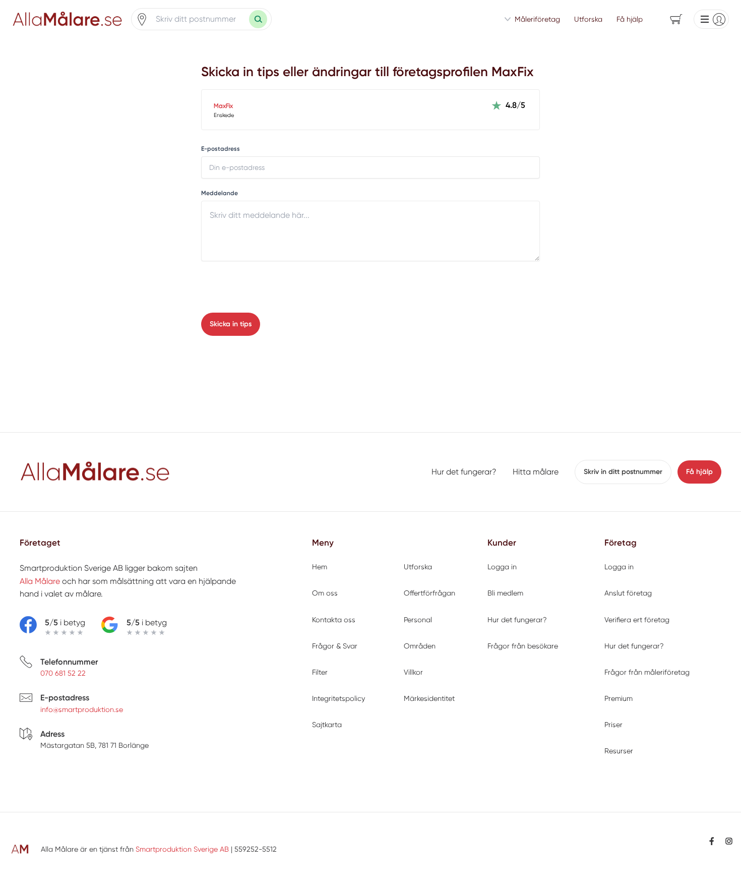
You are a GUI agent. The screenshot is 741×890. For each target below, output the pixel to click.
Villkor (413, 672)
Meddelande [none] (219, 193)
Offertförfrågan (429, 593)
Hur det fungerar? (464, 472)
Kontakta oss (333, 620)
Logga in (502, 567)
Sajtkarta (327, 725)
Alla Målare (40, 581)
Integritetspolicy (338, 698)
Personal (418, 620)
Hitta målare (536, 472)
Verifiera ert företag (636, 620)
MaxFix (223, 105)
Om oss (325, 593)
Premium (618, 698)
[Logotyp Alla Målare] (95, 472)
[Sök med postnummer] (258, 19)
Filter (320, 672)
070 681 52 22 (63, 673)
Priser (613, 725)
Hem (319, 567)
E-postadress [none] (220, 148)
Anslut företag (628, 593)
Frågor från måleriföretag (647, 672)
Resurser (618, 751)
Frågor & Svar (334, 646)
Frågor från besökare (522, 646)
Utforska (588, 19)
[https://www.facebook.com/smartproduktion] (711, 841)
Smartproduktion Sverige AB (182, 849)
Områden (420, 646)
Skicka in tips (231, 324)
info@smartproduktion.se (81, 709)
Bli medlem (505, 593)
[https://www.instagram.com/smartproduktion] (728, 841)
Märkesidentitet (429, 698)
